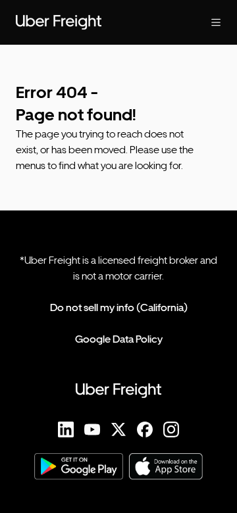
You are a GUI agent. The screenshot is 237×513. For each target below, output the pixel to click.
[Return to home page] (92, 22)
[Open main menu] (205, 22)
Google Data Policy (119, 339)
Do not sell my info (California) (119, 307)
